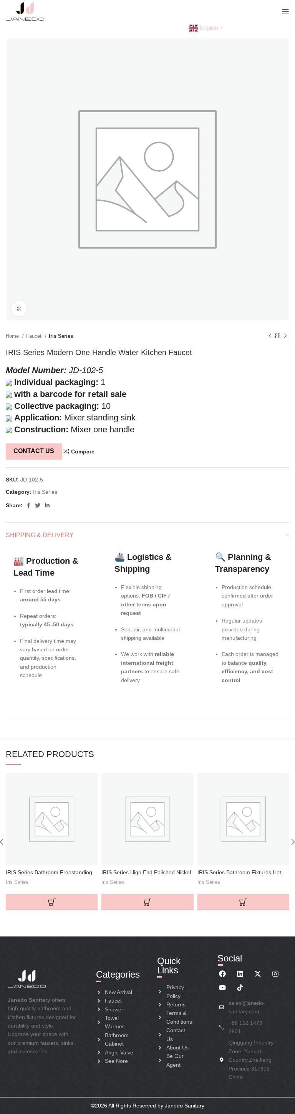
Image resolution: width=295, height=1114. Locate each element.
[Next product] (285, 336)
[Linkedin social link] (47, 505)
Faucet (34, 336)
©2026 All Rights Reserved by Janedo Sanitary (147, 1105)
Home (13, 336)
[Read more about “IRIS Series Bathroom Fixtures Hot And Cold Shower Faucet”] (243, 902)
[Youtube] (222, 987)
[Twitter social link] (38, 505)
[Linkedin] (240, 974)
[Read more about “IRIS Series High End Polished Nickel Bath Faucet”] (147, 902)
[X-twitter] (258, 974)
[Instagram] (275, 974)
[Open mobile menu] (285, 11)
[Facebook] (222, 974)
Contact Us (33, 451)
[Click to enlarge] (19, 308)
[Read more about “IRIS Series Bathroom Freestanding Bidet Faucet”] (52, 902)
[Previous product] (270, 336)
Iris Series (61, 336)
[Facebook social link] (29, 505)
